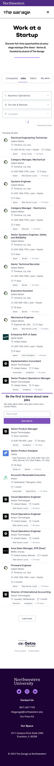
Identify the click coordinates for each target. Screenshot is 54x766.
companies (12, 78)
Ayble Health (17, 338)
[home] (17, 12)
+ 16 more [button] (35, 508)
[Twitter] (19, 691)
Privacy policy (20, 651)
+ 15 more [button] (41, 372)
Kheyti (14, 478)
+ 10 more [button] (41, 355)
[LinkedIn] (35, 691)
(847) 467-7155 (27, 707)
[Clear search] (48, 95)
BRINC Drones (17, 552)
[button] (48, 12)
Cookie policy (33, 651)
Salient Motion (17, 141)
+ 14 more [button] (38, 154)
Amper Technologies (20, 364)
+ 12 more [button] (42, 491)
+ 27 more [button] (35, 559)
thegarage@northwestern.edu (27, 712)
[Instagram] (27, 691)
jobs (23, 78)
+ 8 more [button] (37, 469)
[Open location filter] (48, 114)
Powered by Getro (44, 125)
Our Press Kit (27, 717)
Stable (14, 454)
